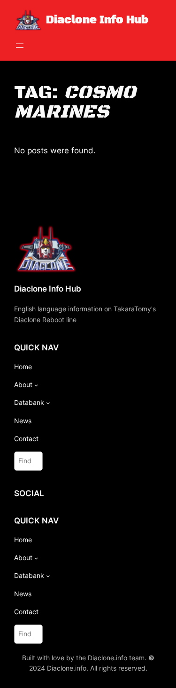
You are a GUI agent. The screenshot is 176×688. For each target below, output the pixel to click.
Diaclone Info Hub (97, 20)
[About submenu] (36, 385)
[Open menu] (19, 45)
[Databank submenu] (48, 403)
